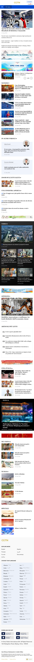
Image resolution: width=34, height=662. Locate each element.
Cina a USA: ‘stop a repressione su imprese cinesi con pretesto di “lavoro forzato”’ (18, 352)
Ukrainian (25, 614)
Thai (22, 608)
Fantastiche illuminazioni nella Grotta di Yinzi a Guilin (18, 336)
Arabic (7, 568)
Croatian (8, 581)
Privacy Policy (4, 659)
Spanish (24, 600)
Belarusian (9, 570)
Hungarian (8, 611)
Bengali (6, 573)
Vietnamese (25, 619)
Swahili (24, 603)
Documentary (20, 554)
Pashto (23, 587)
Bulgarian (8, 576)
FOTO (5, 400)
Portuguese (25, 584)
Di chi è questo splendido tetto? (13, 331)
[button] (25, 78)
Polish (23, 581)
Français (3, 552)
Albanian (7, 565)
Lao (22, 565)
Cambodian (7, 578)
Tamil (22, 605)
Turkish (23, 611)
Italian (7, 616)
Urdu (22, 616)
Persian (23, 578)
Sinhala (23, 597)
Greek (7, 600)
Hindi (6, 608)
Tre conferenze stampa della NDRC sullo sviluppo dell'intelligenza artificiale (18, 342)
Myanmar (25, 573)
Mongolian (24, 570)
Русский (3, 554)
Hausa (7, 603)
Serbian (23, 595)
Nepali (22, 576)
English (3, 549)
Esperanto (8, 589)
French (7, 595)
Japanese (8, 619)
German (7, 597)
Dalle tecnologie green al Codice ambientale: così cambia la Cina (16, 168)
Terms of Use (13, 659)
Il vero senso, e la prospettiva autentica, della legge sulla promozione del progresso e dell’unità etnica (16, 151)
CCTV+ (3, 557)
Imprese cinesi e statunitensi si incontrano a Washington (17, 347)
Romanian (24, 589)
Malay (25, 568)
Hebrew (7, 605)
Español (19, 549)
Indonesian (10, 614)
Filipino (7, 592)
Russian (24, 592)
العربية (18, 552)
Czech (7, 584)
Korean (7, 622)
